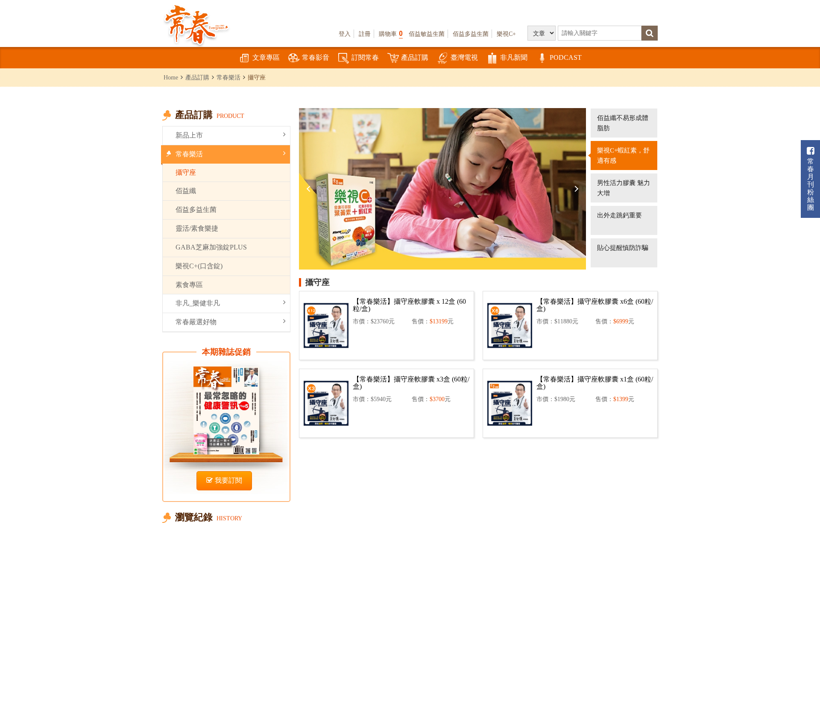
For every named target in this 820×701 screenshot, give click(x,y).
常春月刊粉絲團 (810, 184)
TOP (794, 669)
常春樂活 (228, 77)
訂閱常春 (365, 57)
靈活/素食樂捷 (197, 228)
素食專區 (189, 284)
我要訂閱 (228, 480)
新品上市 (189, 135)
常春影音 (315, 57)
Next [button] (575, 188)
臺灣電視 (464, 57)
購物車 (391, 33)
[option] (442, 189)
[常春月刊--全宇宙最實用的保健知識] (196, 23)
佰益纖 (186, 190)
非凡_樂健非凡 (198, 303)
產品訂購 (414, 57)
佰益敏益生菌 (427, 33)
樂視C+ (506, 33)
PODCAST (566, 57)
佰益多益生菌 (471, 33)
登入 (345, 33)
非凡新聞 (513, 57)
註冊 (365, 33)
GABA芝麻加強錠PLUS (211, 247)
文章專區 (266, 57)
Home (171, 77)
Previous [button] (309, 188)
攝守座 (186, 172)
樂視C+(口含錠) (199, 266)
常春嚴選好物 (196, 322)
